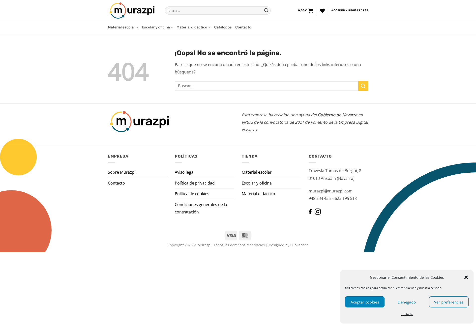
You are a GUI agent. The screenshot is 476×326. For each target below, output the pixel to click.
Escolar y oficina (156, 27)
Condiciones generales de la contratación (201, 208)
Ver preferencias (449, 302)
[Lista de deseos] (322, 10)
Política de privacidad (195, 183)
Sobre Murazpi (121, 172)
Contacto (407, 314)
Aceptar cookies (365, 302)
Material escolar (121, 27)
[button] (466, 277)
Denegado (407, 302)
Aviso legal (184, 172)
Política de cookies (192, 193)
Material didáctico (192, 27)
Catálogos (223, 27)
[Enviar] (266, 10)
